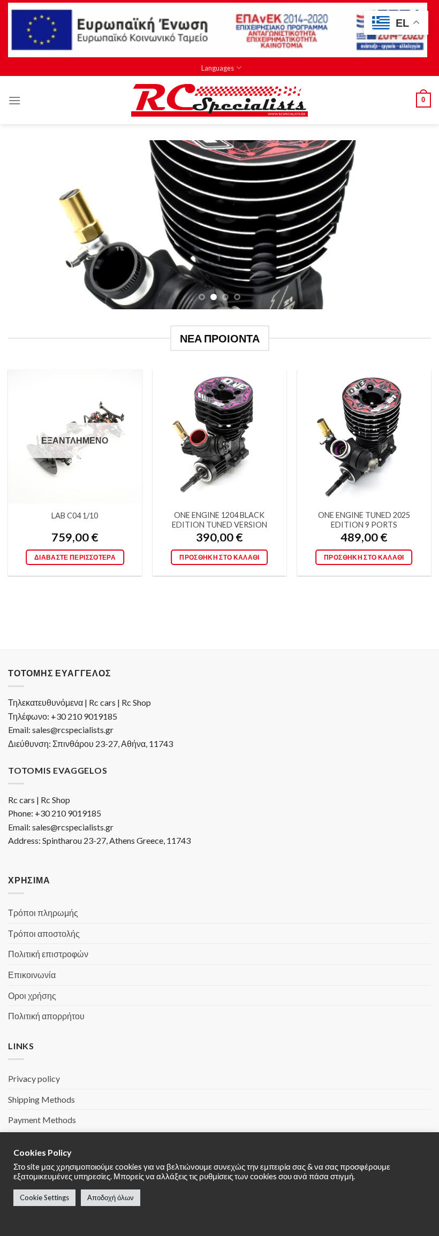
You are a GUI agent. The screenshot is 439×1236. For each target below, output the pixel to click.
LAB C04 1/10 (74, 515)
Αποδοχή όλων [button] (110, 1197)
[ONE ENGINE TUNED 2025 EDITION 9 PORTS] (364, 436)
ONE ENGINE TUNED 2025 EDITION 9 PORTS (364, 520)
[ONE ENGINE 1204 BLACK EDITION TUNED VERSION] (219, 436)
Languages (217, 68)
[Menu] (14, 100)
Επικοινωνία (32, 975)
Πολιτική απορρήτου (46, 1016)
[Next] (409, 225)
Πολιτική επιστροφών (48, 954)
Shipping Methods (41, 1099)
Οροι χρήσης (32, 995)
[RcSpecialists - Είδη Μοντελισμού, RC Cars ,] (219, 100)
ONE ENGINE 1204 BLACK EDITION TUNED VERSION (219, 520)
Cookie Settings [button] (44, 1197)
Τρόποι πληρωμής (43, 912)
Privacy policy (34, 1078)
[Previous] (30, 225)
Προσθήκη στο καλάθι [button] (219, 557)
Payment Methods (42, 1120)
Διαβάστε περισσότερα (75, 557)
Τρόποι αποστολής (44, 933)
